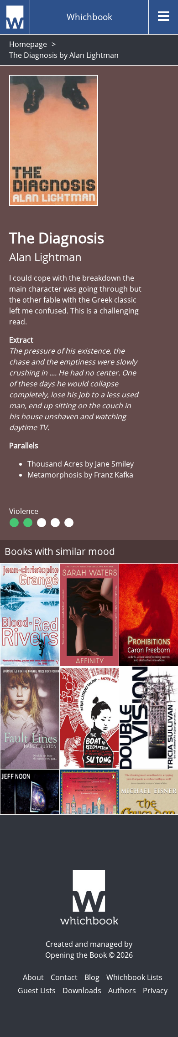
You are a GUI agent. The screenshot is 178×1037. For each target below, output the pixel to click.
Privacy (155, 991)
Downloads (82, 991)
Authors (122, 991)
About (33, 977)
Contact (64, 977)
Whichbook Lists (134, 977)
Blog (91, 977)
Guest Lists (37, 991)
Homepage (28, 44)
